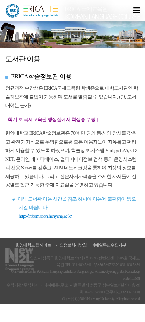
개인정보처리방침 (71, 244)
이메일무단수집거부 (108, 244)
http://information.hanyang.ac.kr (45, 216)
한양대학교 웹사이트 (33, 244)
